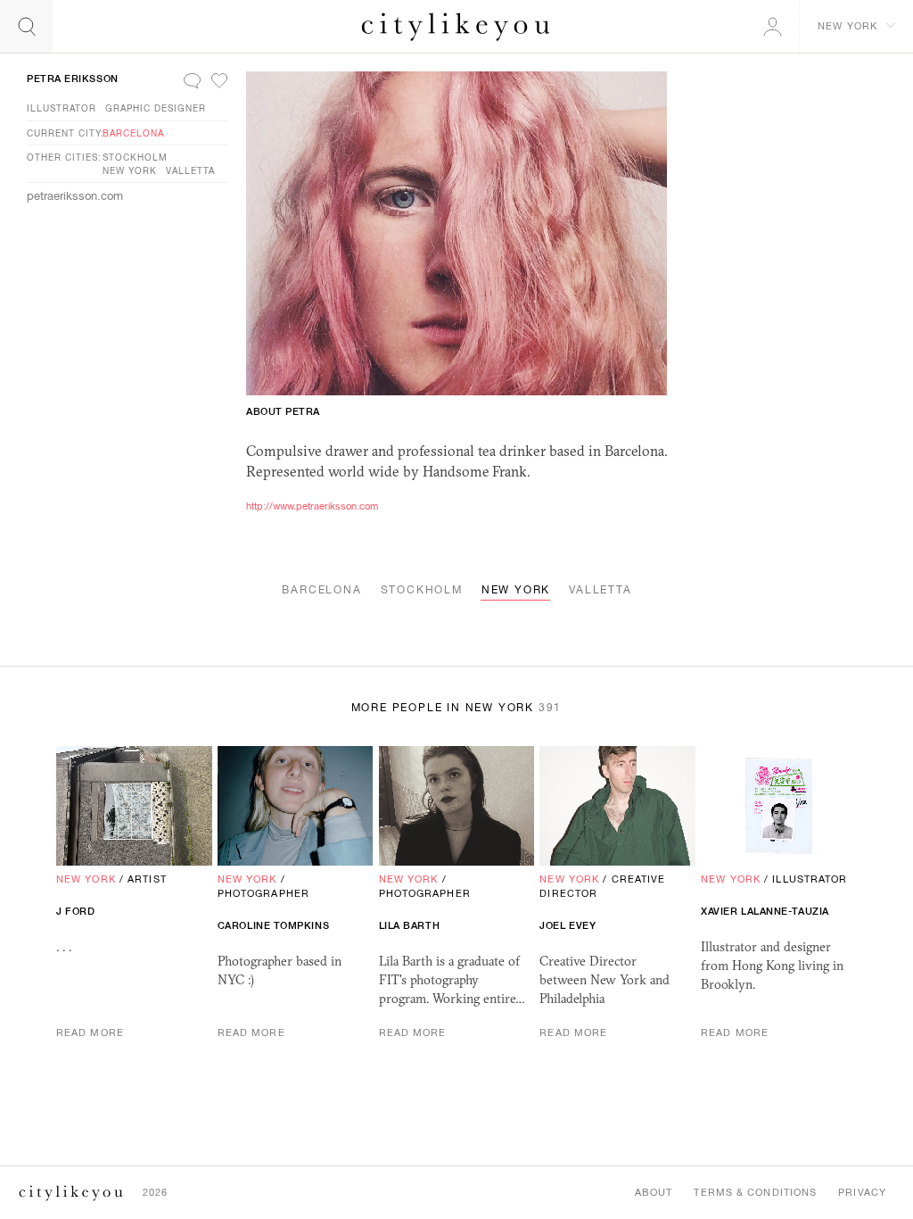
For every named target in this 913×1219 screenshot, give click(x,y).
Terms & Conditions (755, 1192)
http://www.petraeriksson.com (312, 506)
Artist (147, 879)
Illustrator (61, 108)
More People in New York (457, 707)
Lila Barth (409, 925)
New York (130, 170)
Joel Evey (567, 925)
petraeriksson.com (75, 196)
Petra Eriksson (73, 78)
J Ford (75, 911)
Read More (90, 1032)
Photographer (263, 893)
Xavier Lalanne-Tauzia (765, 911)
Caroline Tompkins (273, 925)
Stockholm (135, 157)
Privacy (862, 1192)
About (654, 1192)
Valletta (190, 170)
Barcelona (133, 133)
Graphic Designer (155, 108)
